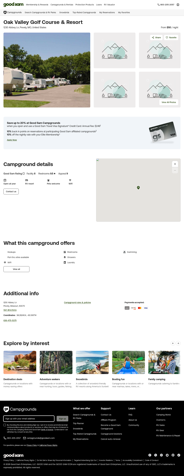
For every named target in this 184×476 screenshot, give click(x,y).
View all (16, 269)
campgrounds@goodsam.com (41, 438)
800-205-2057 (14, 438)
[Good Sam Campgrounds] (19, 409)
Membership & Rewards (37, 4)
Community (134, 425)
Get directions (10, 310)
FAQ (130, 415)
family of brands (47, 430)
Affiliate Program (108, 420)
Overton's (160, 420)
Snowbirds (64, 12)
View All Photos (169, 102)
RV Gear (160, 430)
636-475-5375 (10, 320)
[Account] (178, 4)
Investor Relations (106, 460)
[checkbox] (4, 425)
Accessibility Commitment (133, 460)
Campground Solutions (111, 434)
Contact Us (106, 415)
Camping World (163, 415)
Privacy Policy (32, 445)
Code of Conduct (152, 460)
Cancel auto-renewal (110, 439)
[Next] (178, 343)
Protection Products (84, 4)
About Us (133, 420)
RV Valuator (109, 4)
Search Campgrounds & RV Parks (40, 12)
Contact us (11, 191)
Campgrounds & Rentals (62, 4)
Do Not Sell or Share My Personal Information (54, 460)
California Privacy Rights (48, 445)
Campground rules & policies (77, 302)
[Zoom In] (175, 164)
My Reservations (107, 12)
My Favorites (124, 12)
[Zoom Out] (175, 170)
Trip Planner (78, 423)
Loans (99, 4)
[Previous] (173, 343)
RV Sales (160, 425)
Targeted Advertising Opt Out (85, 460)
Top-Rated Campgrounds (84, 12)
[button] (12, 139)
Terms (117, 460)
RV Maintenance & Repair (168, 435)
